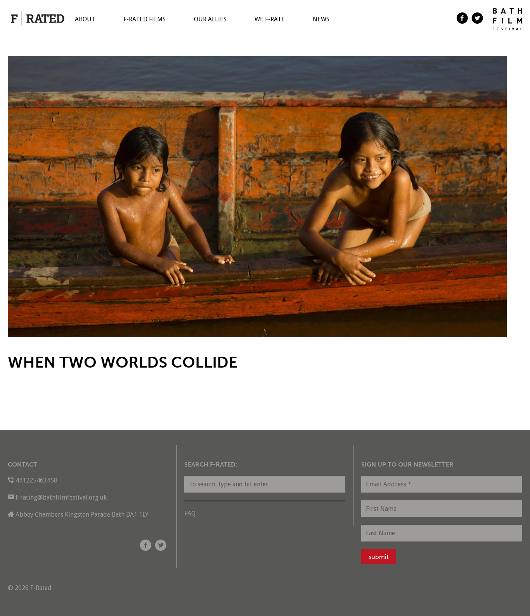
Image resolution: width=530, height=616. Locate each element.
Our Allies (210, 19)
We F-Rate (270, 19)
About (85, 19)
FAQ (190, 513)
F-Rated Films (144, 19)
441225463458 (36, 480)
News (321, 19)
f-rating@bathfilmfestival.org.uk (61, 497)
